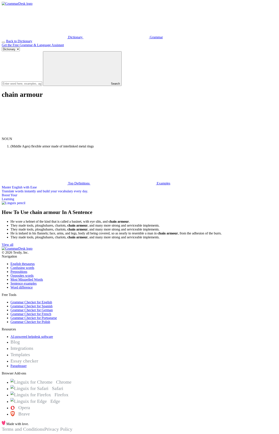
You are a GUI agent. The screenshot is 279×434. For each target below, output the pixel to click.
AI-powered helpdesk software (31, 336)
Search (115, 83)
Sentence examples (23, 283)
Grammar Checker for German (31, 310)
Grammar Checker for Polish (30, 322)
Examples (163, 183)
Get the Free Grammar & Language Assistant (33, 45)
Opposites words (22, 275)
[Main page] (17, 3)
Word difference (21, 287)
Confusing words (22, 268)
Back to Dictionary (19, 41)
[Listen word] (34, 135)
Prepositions (18, 271)
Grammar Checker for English (31, 302)
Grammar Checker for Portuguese (33, 318)
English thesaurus (22, 264)
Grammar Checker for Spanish (31, 306)
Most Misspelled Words (26, 279)
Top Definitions (78, 183)
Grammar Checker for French (30, 314)
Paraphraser (18, 366)
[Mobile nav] (3, 42)
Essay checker (24, 361)
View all (7, 244)
